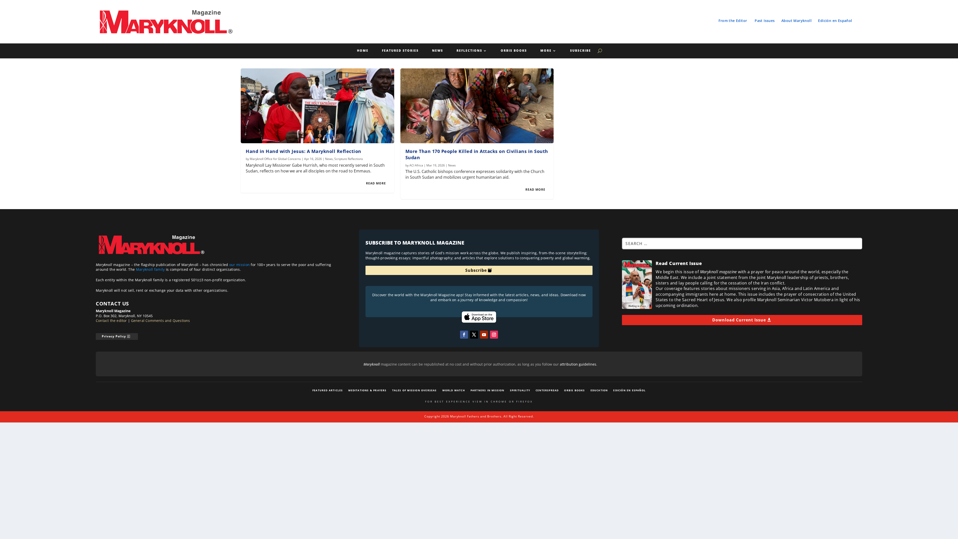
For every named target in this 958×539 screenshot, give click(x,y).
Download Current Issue (739, 320)
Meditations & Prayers (367, 390)
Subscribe (580, 51)
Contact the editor (111, 320)
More (546, 51)
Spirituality (520, 390)
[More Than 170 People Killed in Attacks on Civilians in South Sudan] (477, 105)
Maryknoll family (150, 269)
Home (362, 51)
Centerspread (547, 390)
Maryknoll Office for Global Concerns (275, 159)
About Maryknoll (796, 20)
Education (599, 390)
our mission (239, 264)
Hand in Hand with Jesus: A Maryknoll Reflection (303, 151)
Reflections (469, 51)
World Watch (453, 390)
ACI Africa (416, 165)
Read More (376, 183)
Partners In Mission (487, 390)
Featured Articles (327, 390)
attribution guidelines (578, 364)
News (437, 51)
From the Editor (732, 20)
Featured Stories (400, 51)
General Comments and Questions (160, 320)
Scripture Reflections (348, 159)
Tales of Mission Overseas (414, 390)
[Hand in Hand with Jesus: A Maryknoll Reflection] (317, 105)
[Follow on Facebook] (464, 335)
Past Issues (765, 20)
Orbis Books (514, 51)
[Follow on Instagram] (494, 335)
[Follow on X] (474, 335)
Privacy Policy (114, 336)
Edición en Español (835, 20)
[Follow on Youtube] (484, 335)
